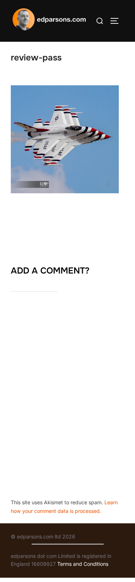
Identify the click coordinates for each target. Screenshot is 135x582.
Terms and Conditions (82, 564)
